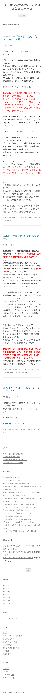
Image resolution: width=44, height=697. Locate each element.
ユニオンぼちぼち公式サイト (13, 454)
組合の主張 (16, 217)
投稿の (7, 672)
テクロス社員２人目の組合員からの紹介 (17, 519)
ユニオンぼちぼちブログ (11, 457)
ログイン (6, 669)
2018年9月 (6, 594)
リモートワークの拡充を (11, 477)
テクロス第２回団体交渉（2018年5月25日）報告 (20, 531)
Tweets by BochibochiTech (13, 423)
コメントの (8, 674)
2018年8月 (6, 597)
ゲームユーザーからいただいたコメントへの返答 (21, 38)
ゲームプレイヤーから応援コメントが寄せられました (22, 522)
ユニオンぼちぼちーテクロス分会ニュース (22, 7)
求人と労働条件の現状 (11, 648)
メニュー (22, 15)
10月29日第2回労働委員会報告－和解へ (17, 483)
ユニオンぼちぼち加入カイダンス (15, 460)
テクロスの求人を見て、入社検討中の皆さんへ (19, 504)
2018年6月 (6, 603)
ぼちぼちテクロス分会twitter (13, 463)
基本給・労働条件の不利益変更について (21, 237)
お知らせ (6, 633)
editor (9, 220)
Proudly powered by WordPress (14, 692)
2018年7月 (6, 600)
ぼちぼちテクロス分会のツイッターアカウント (21, 389)
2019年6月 (6, 588)
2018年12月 (7, 591)
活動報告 (15, 429)
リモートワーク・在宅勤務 (12, 636)
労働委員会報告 (8, 639)
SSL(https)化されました (11, 480)
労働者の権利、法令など (20, 369)
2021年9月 (6, 585)
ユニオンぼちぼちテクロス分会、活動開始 (18, 552)
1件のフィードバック (10, 397)
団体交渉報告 (7, 645)
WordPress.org (8, 677)
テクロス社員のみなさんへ (12, 516)
